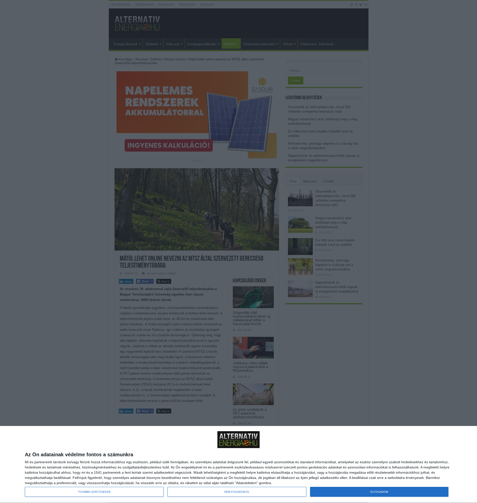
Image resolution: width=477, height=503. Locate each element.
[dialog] (238, 464)
